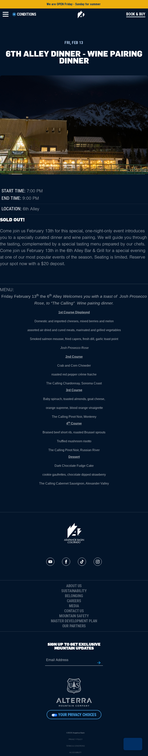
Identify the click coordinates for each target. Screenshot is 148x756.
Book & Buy (135, 14)
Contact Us (74, 611)
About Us (74, 585)
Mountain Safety (74, 616)
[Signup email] (98, 662)
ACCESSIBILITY (75, 753)
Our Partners (74, 626)
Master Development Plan (74, 621)
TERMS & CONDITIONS (75, 746)
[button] (133, 744)
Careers (74, 601)
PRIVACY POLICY (75, 740)
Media (74, 606)
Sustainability (74, 591)
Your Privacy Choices (77, 714)
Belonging (74, 596)
